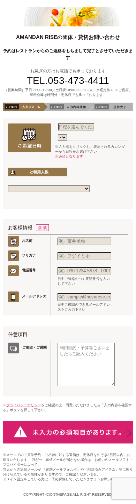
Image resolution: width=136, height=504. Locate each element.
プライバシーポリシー (23, 405)
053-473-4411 (78, 80)
